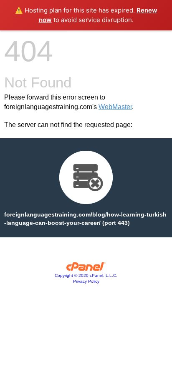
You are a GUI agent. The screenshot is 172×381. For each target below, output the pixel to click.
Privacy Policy (86, 281)
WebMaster (115, 106)
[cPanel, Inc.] (86, 268)
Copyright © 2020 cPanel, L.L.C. (86, 275)
